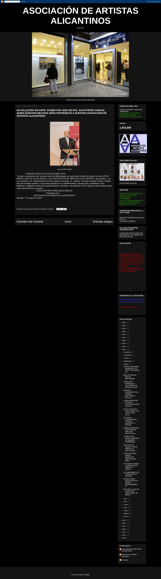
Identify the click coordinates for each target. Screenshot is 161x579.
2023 (124, 331)
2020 (124, 340)
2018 (124, 346)
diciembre (127, 352)
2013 (124, 529)
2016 (124, 520)
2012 (124, 532)
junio (126, 501)
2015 (124, 523)
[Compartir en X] (61, 209)
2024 (124, 328)
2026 (124, 322)
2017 (124, 349)
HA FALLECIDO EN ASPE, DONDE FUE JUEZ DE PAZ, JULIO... (131, 411)
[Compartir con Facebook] (64, 209)
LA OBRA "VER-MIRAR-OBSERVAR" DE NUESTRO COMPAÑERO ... (131, 439)
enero (126, 516)
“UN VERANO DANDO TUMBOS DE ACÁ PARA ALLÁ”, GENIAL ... (131, 466)
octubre (127, 358)
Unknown (125, 560)
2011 (124, 535)
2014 (124, 526)
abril (125, 507)
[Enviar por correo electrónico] (57, 209)
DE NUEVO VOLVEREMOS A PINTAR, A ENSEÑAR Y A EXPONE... (130, 421)
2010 (124, 538)
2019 (124, 343)
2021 (124, 337)
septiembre (128, 361)
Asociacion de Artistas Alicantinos (129, 555)
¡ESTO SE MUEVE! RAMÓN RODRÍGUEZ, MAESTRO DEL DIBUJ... (130, 457)
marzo (126, 510)
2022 (124, 334)
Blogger (87, 574)
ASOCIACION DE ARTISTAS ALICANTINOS (132, 550)
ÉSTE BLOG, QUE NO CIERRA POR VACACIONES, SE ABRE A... (131, 492)
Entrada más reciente (30, 221)
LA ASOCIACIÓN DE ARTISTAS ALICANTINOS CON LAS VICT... (131, 403)
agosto (126, 364)
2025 (124, 325)
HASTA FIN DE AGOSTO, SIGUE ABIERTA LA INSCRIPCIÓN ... (130, 447)
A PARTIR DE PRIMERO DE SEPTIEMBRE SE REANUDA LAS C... (130, 384)
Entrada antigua (103, 221)
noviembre (128, 355)
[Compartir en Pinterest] (66, 209)
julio (125, 498)
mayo (126, 504)
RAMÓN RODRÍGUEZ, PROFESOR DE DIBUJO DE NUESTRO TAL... (131, 430)
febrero (126, 513)
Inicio (68, 221)
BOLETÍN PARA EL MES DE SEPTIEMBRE (129, 377)
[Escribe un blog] (59, 209)
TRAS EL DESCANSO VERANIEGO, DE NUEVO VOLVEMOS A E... (131, 369)
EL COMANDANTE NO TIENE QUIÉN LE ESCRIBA (131, 474)
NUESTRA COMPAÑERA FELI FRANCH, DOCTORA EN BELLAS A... (130, 393)
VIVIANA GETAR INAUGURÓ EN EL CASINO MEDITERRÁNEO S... (130, 482)
